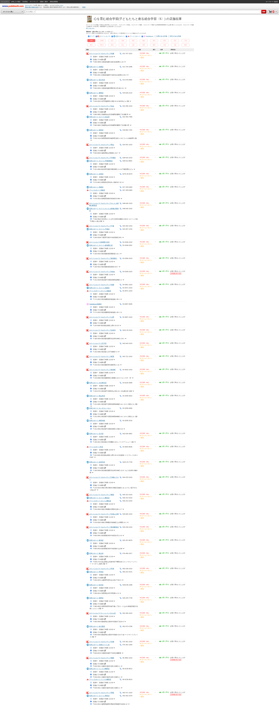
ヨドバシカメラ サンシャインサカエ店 (102, 613)
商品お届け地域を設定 (31, 7)
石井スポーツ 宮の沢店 (97, 80)
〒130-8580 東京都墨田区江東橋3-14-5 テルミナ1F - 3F (112, 378)
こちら (61, 5)
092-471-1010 (127, 693)
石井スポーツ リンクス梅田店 (99, 669)
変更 (84, 7)
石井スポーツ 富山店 (96, 553)
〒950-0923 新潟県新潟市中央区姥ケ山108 (107, 548)
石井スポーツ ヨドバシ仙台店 (99, 117)
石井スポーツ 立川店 (96, 433)
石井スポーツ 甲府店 (96, 572)
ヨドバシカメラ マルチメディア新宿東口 (103, 258)
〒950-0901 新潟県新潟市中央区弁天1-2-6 (107, 535)
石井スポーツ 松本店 (96, 585)
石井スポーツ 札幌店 (96, 67)
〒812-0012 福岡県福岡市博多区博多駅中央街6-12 (110, 704)
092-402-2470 (127, 696)
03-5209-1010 (127, 271)
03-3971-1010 (127, 288)
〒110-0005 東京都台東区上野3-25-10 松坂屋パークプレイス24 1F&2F (114, 456)
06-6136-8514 (127, 679)
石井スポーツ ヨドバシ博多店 (99, 696)
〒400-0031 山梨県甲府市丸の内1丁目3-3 (107, 580)
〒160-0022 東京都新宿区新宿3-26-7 (105, 267)
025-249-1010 (127, 527)
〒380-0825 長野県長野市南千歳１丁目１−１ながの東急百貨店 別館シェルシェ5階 (114, 607)
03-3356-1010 (127, 258)
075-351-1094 (127, 645)
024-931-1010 (127, 144)
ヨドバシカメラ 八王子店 (97, 343)
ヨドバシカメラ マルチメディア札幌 (101, 53)
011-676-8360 (127, 80)
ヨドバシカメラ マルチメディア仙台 (101, 106)
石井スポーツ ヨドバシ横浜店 (99, 498)
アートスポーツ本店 (96, 447)
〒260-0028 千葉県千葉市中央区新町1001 (107, 237)
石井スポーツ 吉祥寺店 (97, 462)
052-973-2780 (127, 626)
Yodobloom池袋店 (95, 304)
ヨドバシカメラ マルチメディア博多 (101, 693)
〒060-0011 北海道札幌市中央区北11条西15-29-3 (109, 75)
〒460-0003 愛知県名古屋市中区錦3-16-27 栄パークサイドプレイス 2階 (114, 636)
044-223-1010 (127, 477)
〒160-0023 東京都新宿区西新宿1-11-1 (106, 254)
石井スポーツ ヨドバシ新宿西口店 (101, 245)
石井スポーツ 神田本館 (97, 420)
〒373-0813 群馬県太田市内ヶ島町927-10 (107, 182)
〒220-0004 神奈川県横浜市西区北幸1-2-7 (107, 509)
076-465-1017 (127, 553)
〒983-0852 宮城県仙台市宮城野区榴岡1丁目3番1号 (110, 114)
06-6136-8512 (127, 669)
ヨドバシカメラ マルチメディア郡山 (101, 144)
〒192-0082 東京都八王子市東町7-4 (105, 352)
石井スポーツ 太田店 (96, 174)
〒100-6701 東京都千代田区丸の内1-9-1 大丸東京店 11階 (112, 391)
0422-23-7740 (127, 462)
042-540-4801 (127, 433)
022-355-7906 (127, 117)
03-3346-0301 (127, 245)
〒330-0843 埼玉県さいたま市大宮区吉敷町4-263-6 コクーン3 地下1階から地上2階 (114, 220)
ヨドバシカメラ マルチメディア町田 (101, 356)
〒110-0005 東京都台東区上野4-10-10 (106, 325)
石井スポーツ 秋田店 (96, 130)
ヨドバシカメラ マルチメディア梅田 (101, 658)
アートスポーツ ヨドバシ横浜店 (100, 501)
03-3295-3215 (127, 420)
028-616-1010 (127, 158)
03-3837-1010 (127, 317)
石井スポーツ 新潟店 (96, 540)
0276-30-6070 (127, 174)
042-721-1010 (127, 356)
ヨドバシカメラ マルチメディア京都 (101, 642)
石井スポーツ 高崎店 (96, 187)
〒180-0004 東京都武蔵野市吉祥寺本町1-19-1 (108, 338)
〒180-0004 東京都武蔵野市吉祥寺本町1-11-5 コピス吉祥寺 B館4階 (113, 471)
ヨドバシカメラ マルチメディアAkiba (102, 271)
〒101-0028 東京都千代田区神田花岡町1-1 (107, 280)
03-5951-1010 (127, 285)
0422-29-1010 (127, 330)
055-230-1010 (127, 569)
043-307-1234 (127, 229)
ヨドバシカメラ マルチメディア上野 (101, 317)
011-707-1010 (127, 53)
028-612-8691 (127, 161)
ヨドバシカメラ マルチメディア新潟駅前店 (104, 527)
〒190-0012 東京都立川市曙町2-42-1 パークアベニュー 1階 (113, 442)
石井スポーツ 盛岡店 (96, 93)
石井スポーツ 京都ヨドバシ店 (99, 645)
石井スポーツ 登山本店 (97, 396)
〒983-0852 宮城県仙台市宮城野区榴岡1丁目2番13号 (111, 125)
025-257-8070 (127, 540)
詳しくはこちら (90, 28)
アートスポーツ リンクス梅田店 (100, 679)
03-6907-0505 (127, 304)
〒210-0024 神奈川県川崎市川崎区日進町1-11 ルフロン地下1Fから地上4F (113, 489)
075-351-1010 (127, 642)
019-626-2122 (127, 93)
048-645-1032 (127, 208)
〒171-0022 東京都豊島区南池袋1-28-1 (106, 299)
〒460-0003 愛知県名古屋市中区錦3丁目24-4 (108, 621)
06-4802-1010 (127, 658)
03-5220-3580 (127, 383)
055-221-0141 (127, 572)
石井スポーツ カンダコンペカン (100, 408)
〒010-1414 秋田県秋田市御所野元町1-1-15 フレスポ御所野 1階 (115, 138)
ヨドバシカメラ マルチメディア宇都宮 (102, 158)
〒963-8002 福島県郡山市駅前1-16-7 (105, 153)
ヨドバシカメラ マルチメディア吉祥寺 (102, 330)
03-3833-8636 (127, 447)
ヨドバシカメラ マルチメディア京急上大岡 (104, 514)
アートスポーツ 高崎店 (97, 190)
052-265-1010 (127, 613)
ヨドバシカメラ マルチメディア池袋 (101, 285)
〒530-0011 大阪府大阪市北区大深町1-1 (106, 666)
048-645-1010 (127, 203)
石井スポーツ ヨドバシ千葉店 (99, 229)
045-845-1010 (127, 514)
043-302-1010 (127, 226)
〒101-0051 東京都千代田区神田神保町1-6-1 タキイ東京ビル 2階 (115, 404)
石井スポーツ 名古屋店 (97, 626)
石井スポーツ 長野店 (96, 598)
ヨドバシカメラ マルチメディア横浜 (101, 495)
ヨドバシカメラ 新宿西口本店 (99, 242)
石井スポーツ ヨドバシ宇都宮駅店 (101, 161)
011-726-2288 (127, 67)
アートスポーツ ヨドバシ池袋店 (100, 291)
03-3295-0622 (127, 396)
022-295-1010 (127, 106)
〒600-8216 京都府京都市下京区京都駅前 (107, 653)
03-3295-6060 (127, 408)
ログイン (27, 5)
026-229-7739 (127, 598)
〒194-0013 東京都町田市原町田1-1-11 (106, 365)
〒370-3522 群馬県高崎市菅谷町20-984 (106, 198)
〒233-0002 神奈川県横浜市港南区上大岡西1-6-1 (109, 522)
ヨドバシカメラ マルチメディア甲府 (101, 569)
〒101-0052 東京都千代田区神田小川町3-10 (108, 429)
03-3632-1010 (127, 370)
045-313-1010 (127, 495)
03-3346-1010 (127, 242)
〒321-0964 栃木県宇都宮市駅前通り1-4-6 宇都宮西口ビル (113, 169)
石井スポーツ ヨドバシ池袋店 (99, 288)
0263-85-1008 (127, 585)
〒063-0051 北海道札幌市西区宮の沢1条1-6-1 (108, 88)
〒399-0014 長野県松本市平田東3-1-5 (106, 593)
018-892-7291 (127, 130)
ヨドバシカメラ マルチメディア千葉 (101, 226)
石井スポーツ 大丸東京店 (97, 383)
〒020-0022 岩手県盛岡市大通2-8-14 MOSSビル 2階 (111, 101)
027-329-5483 (127, 187)
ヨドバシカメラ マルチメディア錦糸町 (102, 370)
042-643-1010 (127, 343)
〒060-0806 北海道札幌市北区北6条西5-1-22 (108, 62)
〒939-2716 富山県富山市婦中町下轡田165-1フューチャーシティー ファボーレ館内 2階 (113, 563)
